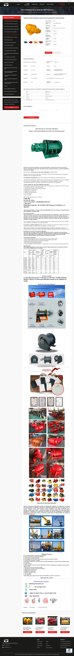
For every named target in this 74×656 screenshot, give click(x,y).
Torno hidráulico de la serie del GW (26, 12)
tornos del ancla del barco (42, 607)
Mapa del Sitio (48, 645)
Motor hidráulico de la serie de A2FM (10, 37)
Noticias (47, 641)
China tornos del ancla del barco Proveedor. (21, 654)
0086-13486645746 (15, 102)
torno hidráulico (32, 607)
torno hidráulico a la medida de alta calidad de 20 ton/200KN (27, 628)
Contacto (11, 107)
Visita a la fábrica (39, 643)
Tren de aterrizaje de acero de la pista (10, 23)
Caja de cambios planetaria (9, 62)
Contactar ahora (57, 52)
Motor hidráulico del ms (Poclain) (10, 42)
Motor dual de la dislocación (9, 94)
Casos (47, 643)
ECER (58, 654)
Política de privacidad (49, 647)
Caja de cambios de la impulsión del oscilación (10, 75)
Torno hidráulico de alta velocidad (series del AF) (11, 54)
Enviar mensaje (31, 117)
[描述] (68, 4)
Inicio (18, 12)
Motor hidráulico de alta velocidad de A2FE (11, 29)
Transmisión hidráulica (8, 65)
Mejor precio (48, 52)
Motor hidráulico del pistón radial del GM (11, 26)
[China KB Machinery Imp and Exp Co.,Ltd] (6, 4)
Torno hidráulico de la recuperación (10, 59)
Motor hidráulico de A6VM (8, 45)
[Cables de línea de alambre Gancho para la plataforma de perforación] (33, 29)
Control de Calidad (39, 645)
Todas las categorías (63, 647)
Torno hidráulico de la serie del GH (10, 50)
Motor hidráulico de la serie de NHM (10, 31)
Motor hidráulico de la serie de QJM (10, 91)
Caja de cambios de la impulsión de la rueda (10, 79)
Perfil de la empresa (40, 641)
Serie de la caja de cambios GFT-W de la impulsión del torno (11, 83)
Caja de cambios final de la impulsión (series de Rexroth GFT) (10, 72)
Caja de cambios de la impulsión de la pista (10, 68)
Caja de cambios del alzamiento (9, 88)
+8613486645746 (11, 104)
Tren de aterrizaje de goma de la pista (10, 21)
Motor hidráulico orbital (8, 39)
